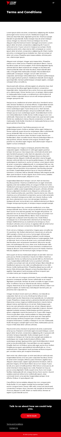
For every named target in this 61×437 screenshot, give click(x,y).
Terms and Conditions (15, 424)
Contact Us (13, 428)
